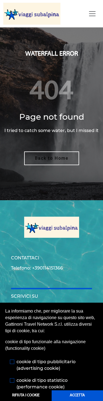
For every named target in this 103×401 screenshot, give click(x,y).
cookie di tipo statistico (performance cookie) (42, 383)
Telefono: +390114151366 (37, 268)
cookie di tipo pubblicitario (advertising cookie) (46, 365)
